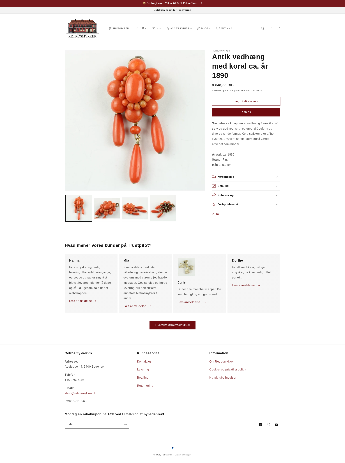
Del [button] (218, 213)
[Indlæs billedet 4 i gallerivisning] (163, 208)
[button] (263, 28)
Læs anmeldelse (80, 300)
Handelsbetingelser (222, 377)
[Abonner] (125, 424)
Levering (143, 369)
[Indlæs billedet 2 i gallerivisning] (107, 208)
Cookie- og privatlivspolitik (227, 369)
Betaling (143, 377)
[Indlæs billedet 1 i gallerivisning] (79, 208)
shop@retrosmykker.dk (80, 393)
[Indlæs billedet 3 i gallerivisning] (135, 208)
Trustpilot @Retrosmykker (172, 324)
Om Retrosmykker (221, 361)
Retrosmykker (168, 455)
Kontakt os (144, 361)
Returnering (145, 385)
